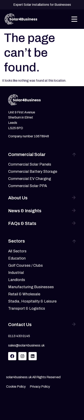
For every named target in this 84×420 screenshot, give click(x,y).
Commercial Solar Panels (29, 164)
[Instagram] (22, 356)
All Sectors (17, 251)
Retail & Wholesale (24, 294)
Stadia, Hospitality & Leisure (32, 301)
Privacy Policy (40, 386)
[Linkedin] (33, 356)
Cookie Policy (16, 386)
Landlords (16, 280)
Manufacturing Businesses (31, 287)
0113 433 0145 (19, 336)
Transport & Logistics (26, 308)
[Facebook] (12, 356)
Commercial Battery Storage (32, 171)
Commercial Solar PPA (27, 186)
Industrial (16, 273)
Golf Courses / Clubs (25, 265)
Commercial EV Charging (29, 179)
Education (17, 258)
